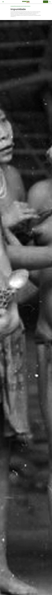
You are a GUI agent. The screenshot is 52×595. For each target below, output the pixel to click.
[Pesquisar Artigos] (49, 1)
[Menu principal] (3, 1)
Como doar (46, 1)
